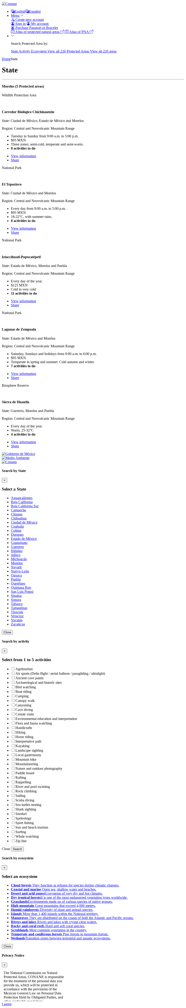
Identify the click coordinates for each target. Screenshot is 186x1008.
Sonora (16, 600)
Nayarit (16, 567)
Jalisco (15, 555)
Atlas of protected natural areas (37, 32)
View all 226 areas (103, 51)
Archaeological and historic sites (38, 682)
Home (6, 59)
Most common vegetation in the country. (49, 930)
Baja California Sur (25, 506)
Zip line (21, 841)
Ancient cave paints (29, 678)
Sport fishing (24, 823)
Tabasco (17, 604)
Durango (17, 534)
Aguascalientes (21, 498)
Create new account (29, 19)
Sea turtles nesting (28, 805)
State (15, 51)
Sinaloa (16, 596)
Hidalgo (16, 551)
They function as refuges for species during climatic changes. (65, 885)
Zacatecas (18, 624)
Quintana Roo (21, 587)
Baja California (22, 502)
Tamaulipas (19, 608)
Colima (16, 530)
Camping (22, 696)
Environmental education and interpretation (46, 719)
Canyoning (23, 705)
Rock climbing (26, 791)
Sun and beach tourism (31, 827)
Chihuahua (19, 518)
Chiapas (16, 514)
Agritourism (24, 669)
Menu (15, 15)
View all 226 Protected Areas (68, 51)
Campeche (18, 510)
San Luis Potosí (22, 591)
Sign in (21, 24)
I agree (7, 1004)
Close (7, 632)
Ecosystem (39, 51)
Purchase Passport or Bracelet (36, 28)
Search (17, 849)
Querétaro (18, 583)
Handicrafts (23, 728)
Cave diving (24, 710)
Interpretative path (28, 741)
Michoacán (19, 559)
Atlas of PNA (79, 32)
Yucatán (16, 620)
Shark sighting (25, 809)
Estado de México (24, 539)
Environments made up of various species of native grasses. (62, 901)
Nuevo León (20, 571)
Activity (25, 51)
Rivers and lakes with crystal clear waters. (54, 922)
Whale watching (27, 836)
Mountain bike (25, 759)
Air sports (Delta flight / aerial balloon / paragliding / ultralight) (60, 673)
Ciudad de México (24, 522)
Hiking (20, 732)
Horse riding (24, 737)
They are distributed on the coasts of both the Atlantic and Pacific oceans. (72, 918)
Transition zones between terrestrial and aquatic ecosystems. (61, 938)
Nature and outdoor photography (38, 768)
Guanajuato (19, 543)
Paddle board (24, 773)
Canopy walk (25, 701)
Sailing (20, 796)
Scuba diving (24, 800)
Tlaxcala (17, 612)
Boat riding (23, 691)
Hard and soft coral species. (48, 926)
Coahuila (17, 526)
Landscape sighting (29, 750)
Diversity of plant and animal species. (52, 910)
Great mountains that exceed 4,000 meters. (53, 906)
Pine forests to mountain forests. (59, 934)
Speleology (23, 818)
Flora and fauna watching (33, 723)
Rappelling (23, 782)
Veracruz (17, 616)
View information (23, 156)
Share (15, 160)
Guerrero (17, 547)
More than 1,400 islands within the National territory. (54, 914)
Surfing (20, 832)
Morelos (17, 563)
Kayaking (22, 746)
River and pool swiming (32, 787)
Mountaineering (26, 764)
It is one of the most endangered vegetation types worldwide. (69, 897)
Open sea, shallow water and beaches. (53, 889)
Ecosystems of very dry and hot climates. (57, 893)
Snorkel (21, 814)
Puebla (16, 579)
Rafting (20, 777)
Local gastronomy (28, 755)
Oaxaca (16, 575)
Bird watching (25, 687)
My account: (39, 24)
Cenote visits (24, 714)
